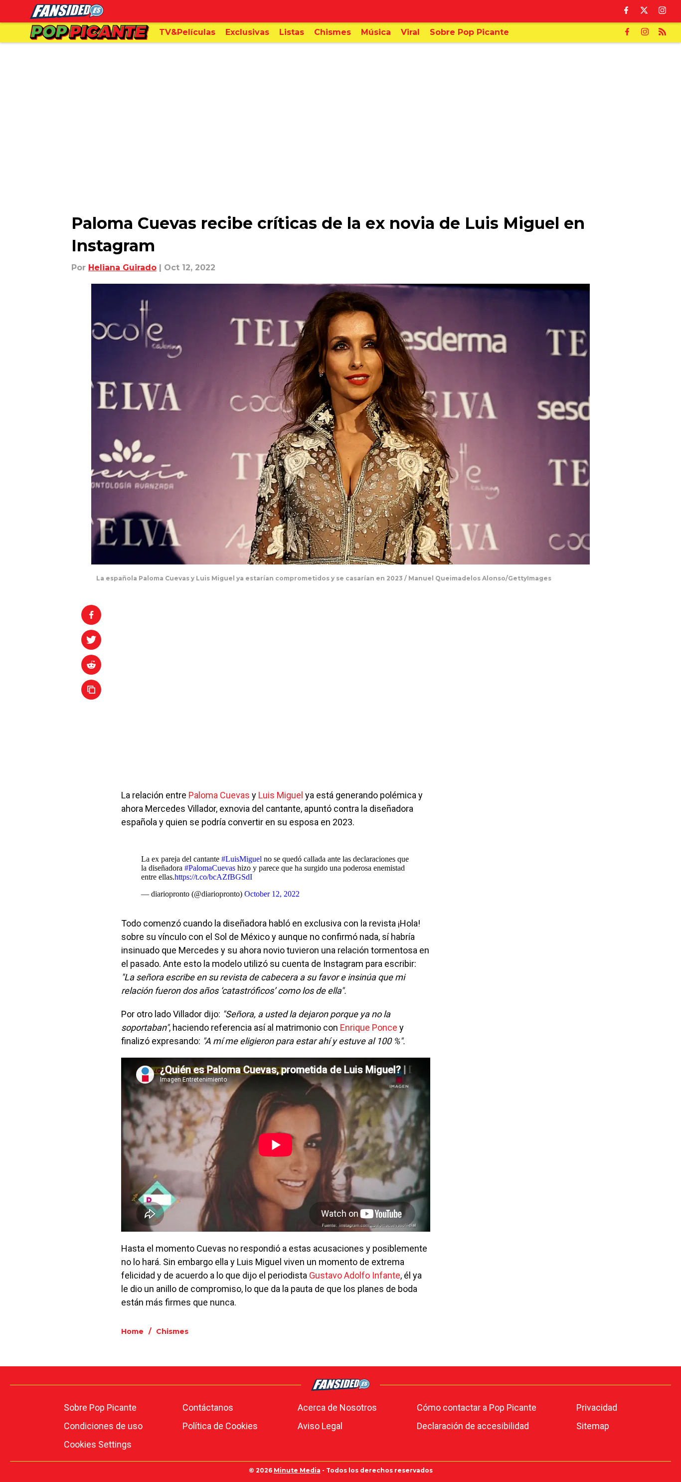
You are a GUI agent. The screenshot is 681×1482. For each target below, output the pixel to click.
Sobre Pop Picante (100, 1407)
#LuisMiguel (241, 859)
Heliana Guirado (122, 267)
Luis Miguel (280, 795)
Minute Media (297, 1470)
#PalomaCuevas (209, 868)
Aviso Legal (320, 1426)
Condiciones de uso (103, 1426)
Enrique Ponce (368, 1027)
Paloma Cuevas (219, 795)
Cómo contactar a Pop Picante (476, 1407)
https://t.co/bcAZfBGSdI (213, 877)
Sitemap (592, 1426)
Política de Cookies (220, 1426)
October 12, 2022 (272, 894)
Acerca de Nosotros (337, 1407)
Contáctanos (207, 1407)
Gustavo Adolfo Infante (354, 1275)
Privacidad (596, 1407)
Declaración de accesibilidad (473, 1426)
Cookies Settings (98, 1444)
